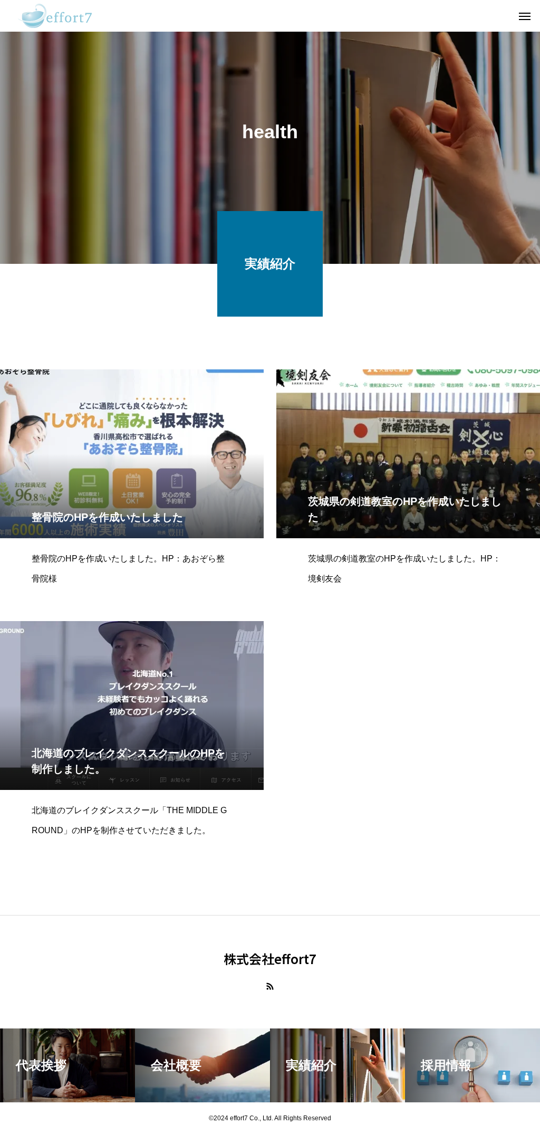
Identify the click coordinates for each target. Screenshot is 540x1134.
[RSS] (270, 986)
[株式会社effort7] (55, 16)
